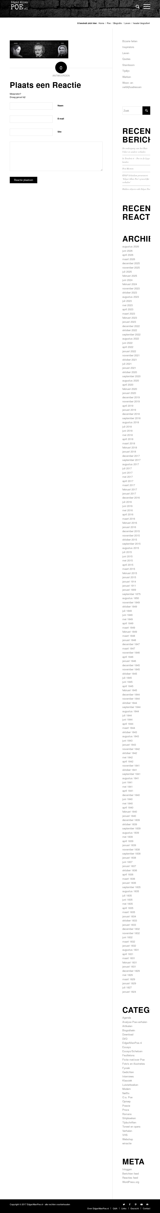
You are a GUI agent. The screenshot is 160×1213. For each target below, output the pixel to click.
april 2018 (127, 439)
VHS (125, 1135)
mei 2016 (127, 510)
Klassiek (127, 1080)
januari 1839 (129, 845)
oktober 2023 (129, 292)
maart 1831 (128, 958)
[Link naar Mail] (147, 1204)
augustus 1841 (130, 778)
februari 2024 (129, 284)
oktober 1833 (129, 920)
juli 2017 (127, 468)
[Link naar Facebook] (130, 1204)
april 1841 (127, 790)
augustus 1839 (130, 832)
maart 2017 (128, 485)
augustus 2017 (130, 464)
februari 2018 (129, 447)
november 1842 (131, 749)
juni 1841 (127, 782)
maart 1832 (128, 941)
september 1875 (131, 594)
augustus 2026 (130, 246)
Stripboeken (129, 1118)
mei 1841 (127, 786)
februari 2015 (129, 573)
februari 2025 (129, 275)
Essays (126, 1047)
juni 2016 (127, 506)
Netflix (126, 1093)
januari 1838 (129, 857)
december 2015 (131, 531)
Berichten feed (130, 1173)
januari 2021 (129, 368)
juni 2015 (127, 556)
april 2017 (127, 481)
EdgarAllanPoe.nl (132, 1043)
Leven (125, 53)
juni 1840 (127, 799)
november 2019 (131, 401)
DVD (124, 1038)
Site (59, 131)
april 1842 (127, 761)
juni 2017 (127, 472)
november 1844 (131, 698)
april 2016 (127, 514)
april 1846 (127, 657)
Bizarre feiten (129, 41)
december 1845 (131, 665)
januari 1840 (129, 816)
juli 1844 (127, 715)
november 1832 (131, 933)
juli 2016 (127, 502)
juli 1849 (127, 611)
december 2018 (131, 414)
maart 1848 (128, 636)
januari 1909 (129, 589)
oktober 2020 (129, 372)
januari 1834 (129, 916)
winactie (127, 1143)
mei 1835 (127, 903)
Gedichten (128, 1072)
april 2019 (127, 405)
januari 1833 (129, 925)
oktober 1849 (129, 606)
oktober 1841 (129, 770)
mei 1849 (127, 619)
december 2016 (131, 497)
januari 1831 (129, 966)
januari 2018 (129, 451)
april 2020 (127, 384)
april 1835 (127, 908)
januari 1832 (129, 945)
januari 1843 (129, 744)
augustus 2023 (130, 297)
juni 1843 (127, 740)
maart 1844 (128, 728)
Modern (126, 1089)
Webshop (127, 1139)
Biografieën (128, 1030)
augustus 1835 (130, 891)
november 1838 (131, 849)
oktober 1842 (129, 753)
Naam (60, 105)
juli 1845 (127, 677)
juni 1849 (127, 615)
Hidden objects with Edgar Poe (136, 189)
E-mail (61, 118)
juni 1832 (127, 937)
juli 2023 (127, 301)
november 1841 (131, 765)
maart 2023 (128, 313)
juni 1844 (127, 719)
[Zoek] (136, 6)
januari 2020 (129, 393)
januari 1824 (129, 991)
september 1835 (131, 887)
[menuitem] (136, 6)
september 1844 (131, 707)
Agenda (126, 1017)
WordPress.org (130, 1182)
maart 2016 (128, 518)
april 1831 (127, 954)
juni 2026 (127, 251)
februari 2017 (129, 489)
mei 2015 (127, 560)
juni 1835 (127, 899)
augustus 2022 (130, 338)
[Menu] (145, 6)
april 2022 (127, 347)
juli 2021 (127, 364)
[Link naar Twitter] (124, 1204)
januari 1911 (129, 585)
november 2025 (131, 267)
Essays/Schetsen (132, 1051)
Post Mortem (127, 168)
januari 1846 (129, 661)
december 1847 (131, 644)
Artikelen (127, 1026)
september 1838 (131, 853)
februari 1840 (129, 811)
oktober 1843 (129, 732)
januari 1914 (129, 581)
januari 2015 (129, 577)
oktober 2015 (129, 539)
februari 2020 (129, 389)
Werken (126, 77)
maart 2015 (128, 569)
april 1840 (127, 807)
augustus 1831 (130, 950)
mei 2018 (127, 435)
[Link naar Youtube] (141, 1204)
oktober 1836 (129, 870)
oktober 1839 (129, 824)
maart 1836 (128, 878)
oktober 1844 (129, 703)
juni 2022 (127, 343)
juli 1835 (127, 895)
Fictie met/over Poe (133, 1059)
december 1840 (131, 795)
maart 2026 (128, 259)
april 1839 (127, 841)
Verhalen (127, 1131)
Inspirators (128, 47)
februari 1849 (129, 631)
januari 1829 (129, 983)
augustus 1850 (130, 598)
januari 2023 (129, 322)
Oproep (126, 1101)
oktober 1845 (129, 673)
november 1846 (131, 652)
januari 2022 (129, 351)
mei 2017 (127, 476)
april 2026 (127, 255)
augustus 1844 (130, 711)
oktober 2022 (129, 330)
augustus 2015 (130, 548)
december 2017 (131, 456)
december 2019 (131, 397)
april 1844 (127, 724)
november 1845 (131, 669)
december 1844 (131, 694)
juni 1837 (127, 862)
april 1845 (127, 686)
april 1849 (127, 623)
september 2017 (131, 460)
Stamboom (128, 65)
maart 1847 (128, 648)
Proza (125, 1110)
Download (127, 1034)
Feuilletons (128, 1055)
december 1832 (131, 929)
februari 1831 (129, 962)
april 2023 (127, 309)
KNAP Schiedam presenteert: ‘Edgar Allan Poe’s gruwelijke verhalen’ (135, 179)
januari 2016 (129, 527)
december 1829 (131, 971)
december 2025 (131, 263)
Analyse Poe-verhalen (134, 1022)
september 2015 (131, 543)
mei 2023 (127, 305)
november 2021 (131, 355)
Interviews (128, 1076)
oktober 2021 (129, 359)
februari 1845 (129, 690)
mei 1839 (127, 837)
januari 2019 (129, 410)
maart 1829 (128, 979)
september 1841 (131, 774)
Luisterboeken (130, 1085)
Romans (127, 1114)
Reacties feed (130, 1177)
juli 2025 (127, 271)
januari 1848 (129, 640)
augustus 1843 (130, 736)
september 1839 (131, 828)
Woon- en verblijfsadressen (131, 85)
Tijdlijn (126, 71)
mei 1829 (127, 975)
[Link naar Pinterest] (136, 1204)
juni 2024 (127, 280)
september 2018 (131, 418)
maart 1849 (128, 627)
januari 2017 (129, 493)
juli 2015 (127, 552)
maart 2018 (128, 443)
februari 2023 (129, 317)
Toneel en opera (131, 1126)
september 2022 (131, 334)
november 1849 (131, 602)
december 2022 (131, 326)
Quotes (126, 59)
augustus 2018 (130, 422)
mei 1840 (127, 803)
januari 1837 (129, 866)
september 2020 (131, 376)
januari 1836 (129, 883)
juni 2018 (127, 430)
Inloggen (127, 1169)
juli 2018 (127, 426)
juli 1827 (127, 987)
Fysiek (126, 1068)
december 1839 (131, 820)
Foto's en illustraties (133, 1063)
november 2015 (131, 535)
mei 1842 (127, 757)
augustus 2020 (130, 380)
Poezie (126, 1105)
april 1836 (127, 874)
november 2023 (131, 288)
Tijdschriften (129, 1122)
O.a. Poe (127, 1097)
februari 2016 (129, 523)
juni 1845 (127, 682)
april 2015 (127, 564)
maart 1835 (128, 912)
